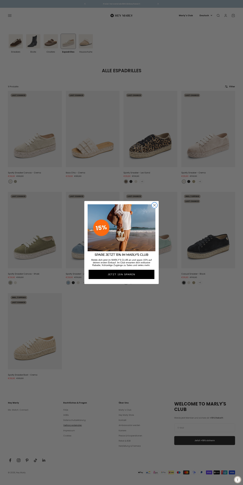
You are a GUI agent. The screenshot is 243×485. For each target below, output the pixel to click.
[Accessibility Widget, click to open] (237, 479)
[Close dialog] (154, 205)
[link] (121, 227)
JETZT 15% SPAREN (121, 274)
